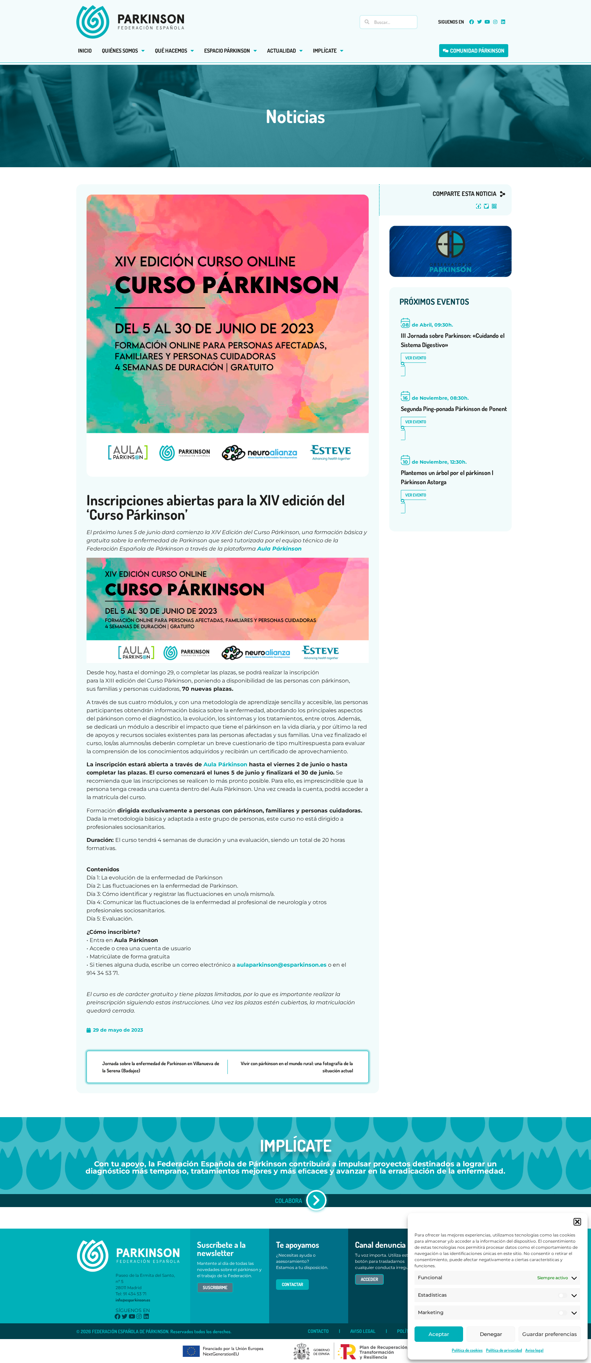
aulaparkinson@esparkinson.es (282, 965)
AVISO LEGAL (363, 1331)
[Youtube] (487, 21)
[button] (577, 1221)
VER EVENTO (415, 357)
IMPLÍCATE (325, 50)
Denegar (491, 1334)
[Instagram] (495, 21)
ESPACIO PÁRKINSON (227, 50)
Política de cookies (467, 1350)
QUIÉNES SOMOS (120, 50)
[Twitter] (479, 21)
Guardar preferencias (549, 1334)
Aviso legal (534, 1350)
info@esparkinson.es (133, 1299)
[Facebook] (471, 21)
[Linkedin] (503, 21)
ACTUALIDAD (281, 50)
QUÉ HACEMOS (171, 50)
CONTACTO (318, 1331)
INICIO (85, 50)
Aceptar (439, 1334)
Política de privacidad (504, 1350)
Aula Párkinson (279, 548)
